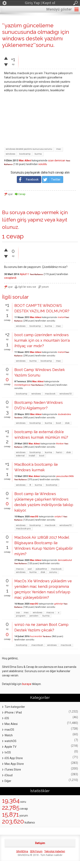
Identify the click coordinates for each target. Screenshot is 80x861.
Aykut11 (24, 274)
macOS (34, 516)
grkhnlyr (58, 603)
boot (58, 423)
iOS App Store (14, 758)
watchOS (10, 741)
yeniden (34, 615)
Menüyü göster (59, 9)
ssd (30, 569)
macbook (50, 393)
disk (67, 423)
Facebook (32, 179)
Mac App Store (14, 763)
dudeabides (64, 414)
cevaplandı (10, 277)
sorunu (53, 572)
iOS (7, 718)
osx (18, 612)
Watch (9, 735)
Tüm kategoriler (15, 706)
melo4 (61, 317)
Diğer (8, 781)
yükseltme (41, 569)
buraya (26, 684)
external (20, 455)
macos (20, 569)
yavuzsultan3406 (65, 476)
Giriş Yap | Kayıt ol (40, 3)
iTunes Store (13, 769)
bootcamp (25, 154)
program (20, 615)
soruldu (42, 164)
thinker (60, 443)
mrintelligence (22, 385)
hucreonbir (36, 636)
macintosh (37, 645)
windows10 (65, 393)
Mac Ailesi (25, 160)
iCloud (9, 775)
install (32, 455)
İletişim (40, 843)
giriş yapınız (30, 220)
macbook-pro (23, 528)
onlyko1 (58, 516)
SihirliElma (22, 851)
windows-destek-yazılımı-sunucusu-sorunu (29, 149)
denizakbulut (65, 560)
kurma (38, 154)
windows (10, 154)
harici (59, 452)
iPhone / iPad (13, 712)
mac (58, 149)
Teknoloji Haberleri (54, 851)
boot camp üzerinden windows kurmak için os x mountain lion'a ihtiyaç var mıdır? (42, 340)
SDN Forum (36, 851)
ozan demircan (56, 160)
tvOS (8, 752)
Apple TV (10, 746)
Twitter (56, 179)
